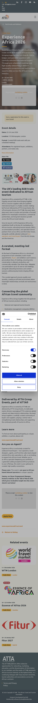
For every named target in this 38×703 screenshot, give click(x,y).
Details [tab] (19, 319)
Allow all (19, 375)
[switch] (33, 355)
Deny (19, 387)
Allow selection (19, 381)
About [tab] (31, 319)
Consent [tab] (7, 319)
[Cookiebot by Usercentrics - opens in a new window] (28, 314)
